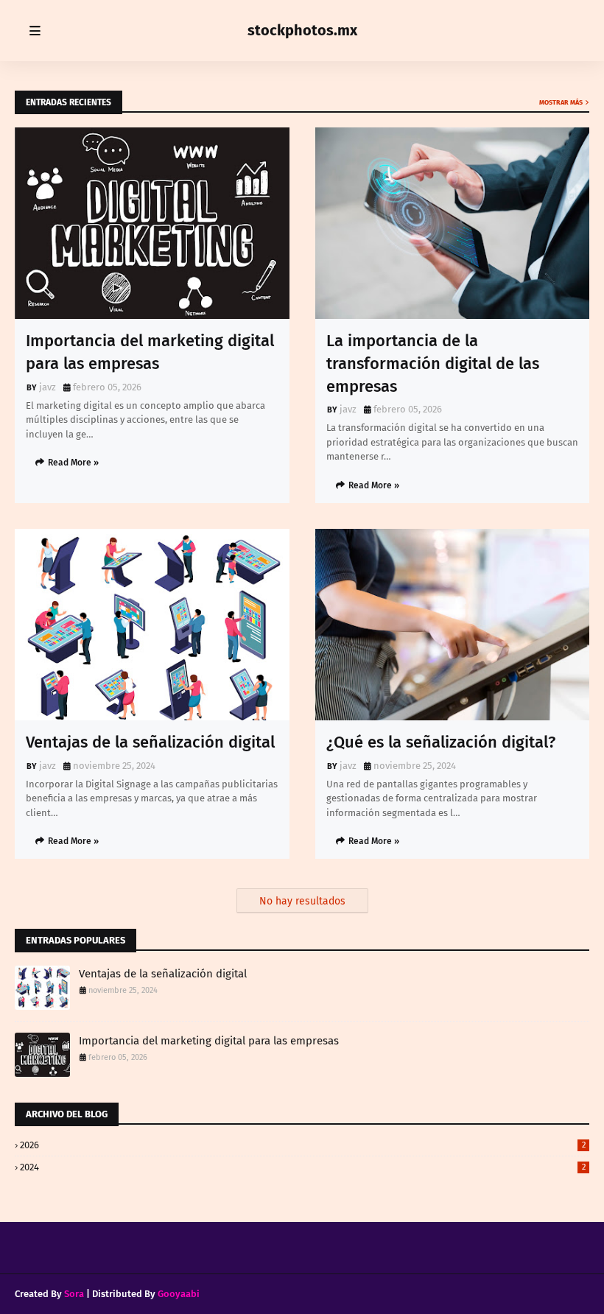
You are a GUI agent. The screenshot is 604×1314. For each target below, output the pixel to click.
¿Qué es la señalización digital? (440, 742)
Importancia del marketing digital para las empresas (150, 352)
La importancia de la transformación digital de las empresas (432, 363)
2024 (303, 1167)
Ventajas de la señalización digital (150, 742)
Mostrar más (561, 102)
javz (47, 387)
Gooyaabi (179, 1293)
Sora (74, 1293)
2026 (303, 1144)
